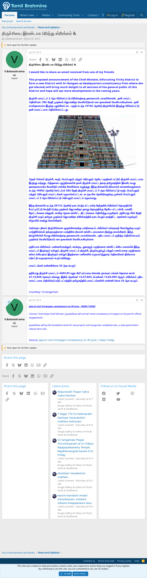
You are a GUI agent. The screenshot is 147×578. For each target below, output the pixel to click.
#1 (142, 52)
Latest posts (60, 386)
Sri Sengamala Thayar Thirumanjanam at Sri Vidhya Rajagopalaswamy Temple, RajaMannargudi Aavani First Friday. (75, 447)
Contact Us (94, 15)
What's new (27, 15)
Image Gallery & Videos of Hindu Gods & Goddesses (75, 407)
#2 (142, 300)
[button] (36, 15)
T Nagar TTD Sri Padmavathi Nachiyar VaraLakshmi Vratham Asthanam (75, 417)
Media (46, 15)
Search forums (23, 21)
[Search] (141, 15)
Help (136, 560)
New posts (7, 21)
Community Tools (69, 15)
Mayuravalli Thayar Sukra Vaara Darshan (73, 393)
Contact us (89, 560)
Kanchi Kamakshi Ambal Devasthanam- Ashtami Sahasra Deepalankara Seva (74, 499)
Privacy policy (124, 560)
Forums (9, 15)
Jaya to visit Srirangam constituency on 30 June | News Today (76, 340)
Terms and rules (106, 560)
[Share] (137, 52)
